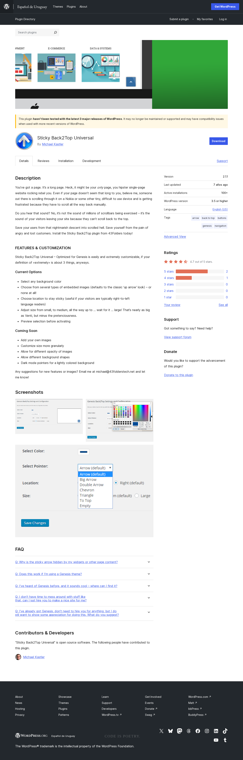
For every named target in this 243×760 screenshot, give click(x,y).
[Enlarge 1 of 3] (78, 404)
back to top (208, 218)
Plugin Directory (25, 19)
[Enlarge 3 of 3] (148, 450)
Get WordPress (225, 6)
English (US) (220, 209)
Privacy (19, 714)
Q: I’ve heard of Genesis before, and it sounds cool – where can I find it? (66, 586)
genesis (207, 225)
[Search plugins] (55, 32)
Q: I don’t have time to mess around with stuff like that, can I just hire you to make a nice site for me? (51, 598)
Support (222, 161)
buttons (222, 218)
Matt (192, 702)
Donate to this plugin (178, 375)
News (18, 702)
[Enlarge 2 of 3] (148, 404)
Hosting (20, 708)
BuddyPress (197, 714)
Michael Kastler (52, 144)
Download (218, 141)
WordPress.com (199, 696)
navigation (220, 225)
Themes (63, 702)
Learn (105, 696)
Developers (109, 708)
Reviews (43, 161)
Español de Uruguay (63, 735)
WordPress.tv (112, 714)
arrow (195, 218)
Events (149, 702)
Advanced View (175, 236)
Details (24, 161)
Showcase (65, 696)
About (19, 696)
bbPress (195, 708)
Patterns (63, 714)
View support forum (177, 337)
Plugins (62, 708)
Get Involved (153, 696)
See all (223, 305)
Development (91, 161)
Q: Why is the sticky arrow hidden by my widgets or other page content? (66, 562)
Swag (150, 714)
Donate (151, 708)
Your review (172, 305)
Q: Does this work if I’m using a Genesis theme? (48, 574)
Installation (65, 161)
